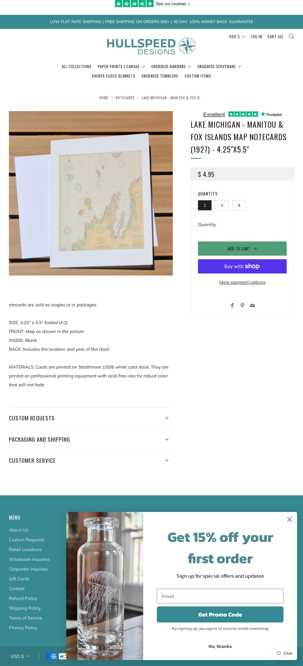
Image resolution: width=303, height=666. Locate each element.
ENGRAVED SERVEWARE (217, 66)
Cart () (275, 36)
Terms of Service (25, 618)
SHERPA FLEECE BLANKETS (114, 76)
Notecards (125, 97)
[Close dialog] (289, 519)
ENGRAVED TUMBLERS (160, 76)
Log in (256, 36)
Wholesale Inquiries (29, 559)
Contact (17, 588)
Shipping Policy (25, 608)
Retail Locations (25, 549)
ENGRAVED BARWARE (169, 66)
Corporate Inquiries (28, 569)
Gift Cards (19, 579)
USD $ (234, 36)
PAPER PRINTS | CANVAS (119, 66)
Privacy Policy (23, 627)
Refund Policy (23, 598)
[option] (91, 193)
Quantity (207, 224)
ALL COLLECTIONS (77, 66)
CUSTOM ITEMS (198, 76)
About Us (18, 530)
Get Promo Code (220, 614)
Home (104, 97)
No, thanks (220, 646)
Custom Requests (26, 539)
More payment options (242, 282)
